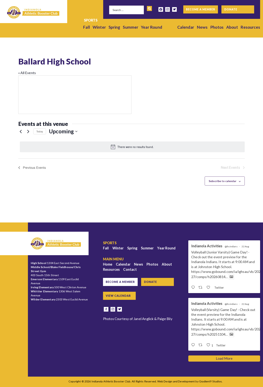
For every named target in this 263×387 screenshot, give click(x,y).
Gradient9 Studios (210, 381)
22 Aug (245, 246)
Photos (217, 27)
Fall (86, 27)
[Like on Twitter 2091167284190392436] (209, 287)
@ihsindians (231, 246)
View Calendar (118, 295)
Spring (114, 27)
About (232, 27)
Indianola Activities (207, 246)
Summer (130, 27)
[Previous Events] (20, 131)
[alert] (132, 146)
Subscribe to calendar (222, 181)
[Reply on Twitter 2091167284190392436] (194, 287)
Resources (250, 27)
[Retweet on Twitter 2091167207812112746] (201, 345)
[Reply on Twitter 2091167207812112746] (194, 345)
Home (107, 264)
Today (39, 131)
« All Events (27, 73)
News (202, 27)
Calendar (185, 27)
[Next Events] (28, 131)
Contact (130, 269)
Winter (99, 27)
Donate (230, 9)
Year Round (151, 27)
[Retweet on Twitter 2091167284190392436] (201, 287)
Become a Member (200, 9)
